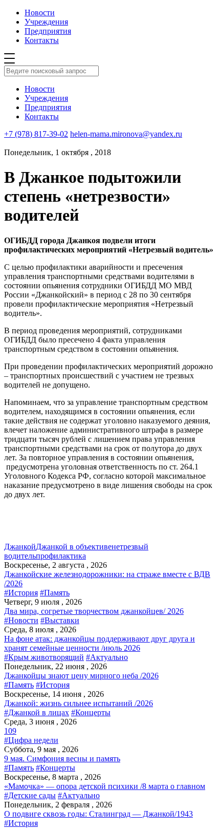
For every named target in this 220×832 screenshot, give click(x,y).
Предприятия (48, 31)
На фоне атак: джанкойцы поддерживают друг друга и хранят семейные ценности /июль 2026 (99, 643)
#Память (55, 592)
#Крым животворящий (44, 657)
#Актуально (107, 657)
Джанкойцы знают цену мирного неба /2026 (81, 675)
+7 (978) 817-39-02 (36, 134)
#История (21, 592)
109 (10, 731)
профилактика (61, 555)
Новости (40, 12)
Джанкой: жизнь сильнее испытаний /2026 (78, 703)
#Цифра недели (31, 740)
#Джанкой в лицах (36, 712)
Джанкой (20, 546)
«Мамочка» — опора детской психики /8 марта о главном (104, 786)
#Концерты (91, 712)
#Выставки (59, 620)
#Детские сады (30, 795)
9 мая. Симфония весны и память (62, 758)
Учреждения (46, 21)
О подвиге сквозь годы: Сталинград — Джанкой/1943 (98, 813)
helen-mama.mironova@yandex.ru (126, 134)
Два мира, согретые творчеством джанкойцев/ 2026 (94, 611)
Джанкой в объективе (74, 546)
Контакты (42, 40)
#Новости (21, 620)
